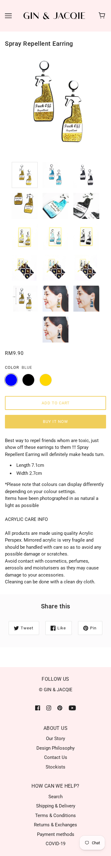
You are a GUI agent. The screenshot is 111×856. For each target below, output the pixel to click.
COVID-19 (55, 843)
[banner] (54, 15)
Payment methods (55, 834)
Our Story (55, 738)
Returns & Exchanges (55, 825)
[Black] (28, 380)
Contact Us (55, 757)
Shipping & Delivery (55, 806)
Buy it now (55, 421)
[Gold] (45, 380)
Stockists (55, 767)
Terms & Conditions (55, 815)
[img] (37, 708)
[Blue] (11, 380)
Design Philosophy (55, 748)
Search (55, 796)
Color (12, 367)
